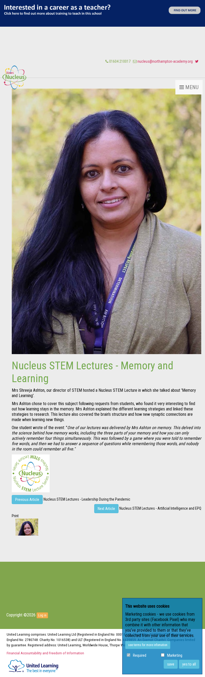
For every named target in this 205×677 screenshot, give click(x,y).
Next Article (106, 508)
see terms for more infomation (147, 645)
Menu (191, 87)
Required (139, 656)
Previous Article (27, 499)
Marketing (174, 656)
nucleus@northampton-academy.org (165, 61)
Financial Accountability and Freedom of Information (45, 653)
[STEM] (14, 76)
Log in (42, 615)
